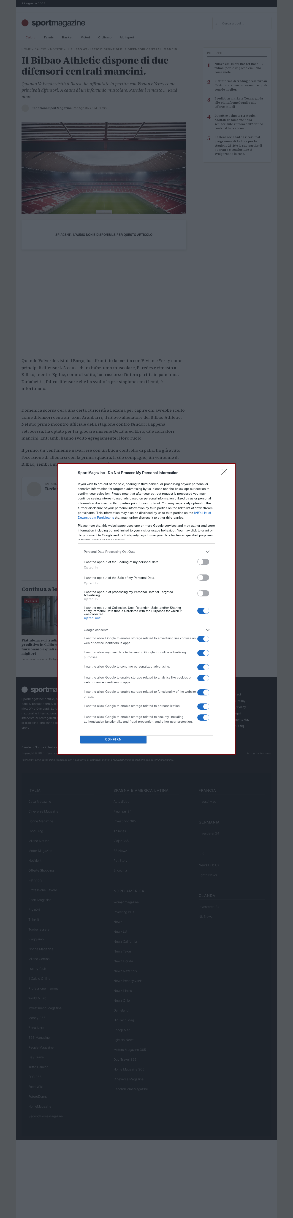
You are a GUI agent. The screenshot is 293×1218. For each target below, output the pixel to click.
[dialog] (146, 609)
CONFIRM (113, 739)
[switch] (203, 562)
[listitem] (146, 551)
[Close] (225, 473)
